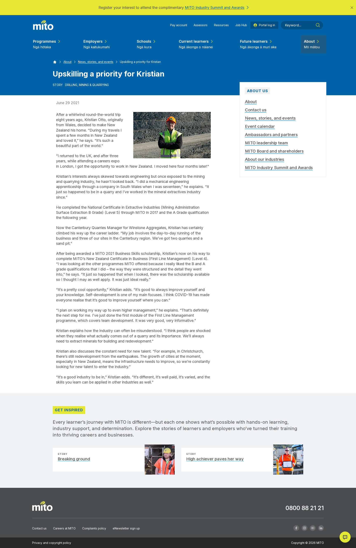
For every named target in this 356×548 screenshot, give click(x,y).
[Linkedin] (321, 528)
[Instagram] (304, 528)
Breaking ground (74, 458)
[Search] (318, 25)
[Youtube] (313, 528)
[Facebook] (296, 528)
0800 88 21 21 (305, 508)
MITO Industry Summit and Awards (214, 7)
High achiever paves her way (215, 458)
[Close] (352, 7)
